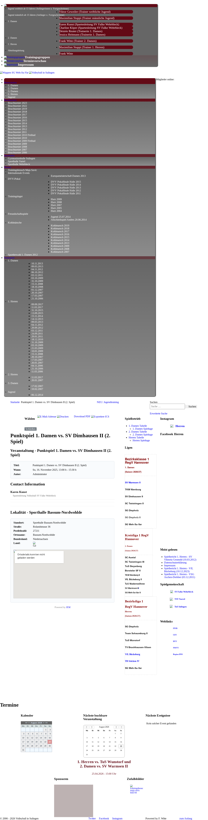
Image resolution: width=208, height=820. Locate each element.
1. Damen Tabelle (138, 425)
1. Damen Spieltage (143, 428)
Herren (180, 426)
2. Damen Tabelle (138, 431)
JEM (68, 607)
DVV (175, 641)
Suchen (153, 402)
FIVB (175, 628)
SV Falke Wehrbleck (184, 592)
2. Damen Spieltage (143, 434)
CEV (175, 635)
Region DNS (178, 654)
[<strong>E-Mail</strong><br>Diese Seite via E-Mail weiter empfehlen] (46, 423)
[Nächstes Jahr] (121, 727)
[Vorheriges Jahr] (86, 727)
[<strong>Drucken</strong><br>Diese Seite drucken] (63, 423)
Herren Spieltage (141, 440)
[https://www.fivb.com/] (177, 628)
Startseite (15, 402)
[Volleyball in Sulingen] (41, 72)
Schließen (31, 429)
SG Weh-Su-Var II (133, 592)
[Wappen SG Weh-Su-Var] (14, 72)
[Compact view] (112, 423)
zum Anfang (185, 818)
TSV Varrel (180, 599)
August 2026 (36, 723)
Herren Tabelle (136, 437)
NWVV (176, 648)
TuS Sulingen (181, 606)
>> (46, 723)
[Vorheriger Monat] (91, 727)
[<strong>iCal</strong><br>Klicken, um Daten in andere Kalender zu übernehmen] (100, 423)
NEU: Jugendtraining (108, 402)
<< (26, 723)
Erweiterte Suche (158, 413)
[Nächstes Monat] (116, 727)
